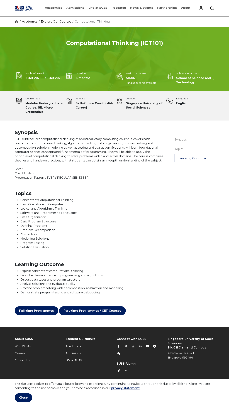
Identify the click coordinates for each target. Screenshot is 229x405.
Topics (178, 149)
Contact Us (22, 360)
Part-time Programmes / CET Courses (92, 310)
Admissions (75, 7)
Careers (20, 353)
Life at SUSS (98, 7)
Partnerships (167, 7)
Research (119, 7)
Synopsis (180, 139)
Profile (201, 8)
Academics (53, 7)
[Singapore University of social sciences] (27, 8)
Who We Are (23, 346)
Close (23, 397)
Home (16, 21)
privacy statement (125, 388)
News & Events (141, 7)
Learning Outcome (192, 158)
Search (212, 8)
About (185, 7)
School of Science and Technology (193, 80)
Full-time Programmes (36, 310)
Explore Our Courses (56, 21)
